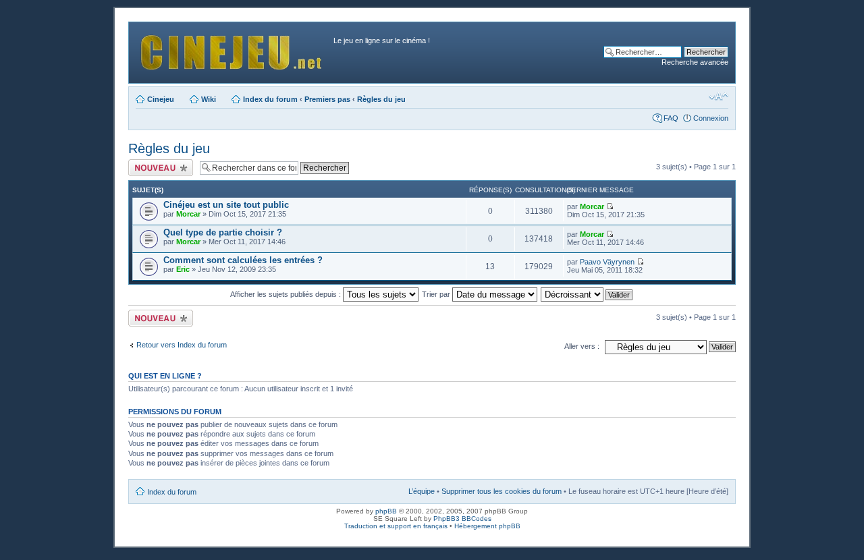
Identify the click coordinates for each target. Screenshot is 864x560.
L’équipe (421, 491)
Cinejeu (160, 99)
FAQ (671, 118)
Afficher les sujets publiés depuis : (286, 294)
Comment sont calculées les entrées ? (243, 260)
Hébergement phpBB (487, 526)
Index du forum (270, 99)
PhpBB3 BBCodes (462, 518)
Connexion (710, 118)
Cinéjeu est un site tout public (226, 205)
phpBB (386, 511)
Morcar (188, 214)
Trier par (437, 294)
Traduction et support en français (396, 526)
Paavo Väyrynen (607, 262)
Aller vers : (581, 346)
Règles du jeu (381, 99)
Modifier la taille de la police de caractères (718, 96)
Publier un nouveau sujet (159, 167)
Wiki (208, 99)
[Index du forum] (232, 49)
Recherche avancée (695, 62)
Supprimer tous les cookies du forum (501, 491)
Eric (183, 269)
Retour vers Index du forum (181, 345)
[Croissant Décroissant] (587, 294)
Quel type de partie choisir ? (222, 232)
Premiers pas (327, 99)
